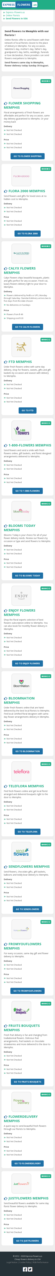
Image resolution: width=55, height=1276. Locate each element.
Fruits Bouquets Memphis (22, 1027)
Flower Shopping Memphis (22, 105)
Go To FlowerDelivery (28, 1163)
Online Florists (13, 15)
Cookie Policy (25, 1262)
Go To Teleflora (27, 831)
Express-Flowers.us (15, 12)
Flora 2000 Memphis (27, 190)
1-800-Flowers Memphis (30, 445)
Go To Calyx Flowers (27, 326)
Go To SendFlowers (27, 909)
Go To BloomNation (27, 751)
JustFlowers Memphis (28, 1198)
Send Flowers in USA (17, 18)
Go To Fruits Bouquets (27, 1081)
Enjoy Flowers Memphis (19, 612)
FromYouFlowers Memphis (22, 945)
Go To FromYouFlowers (27, 990)
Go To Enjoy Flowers (27, 663)
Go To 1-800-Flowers (27, 490)
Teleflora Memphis (26, 786)
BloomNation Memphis (19, 700)
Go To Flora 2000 (28, 233)
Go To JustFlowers (27, 1240)
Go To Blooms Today (27, 575)
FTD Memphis (20, 361)
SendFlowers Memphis (29, 866)
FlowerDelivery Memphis (21, 1118)
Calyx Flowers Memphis (20, 270)
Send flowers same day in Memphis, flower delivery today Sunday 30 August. (27, 64)
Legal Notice (12, 1262)
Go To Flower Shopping (28, 156)
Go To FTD (27, 410)
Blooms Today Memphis (19, 527)
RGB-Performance (40, 1262)
